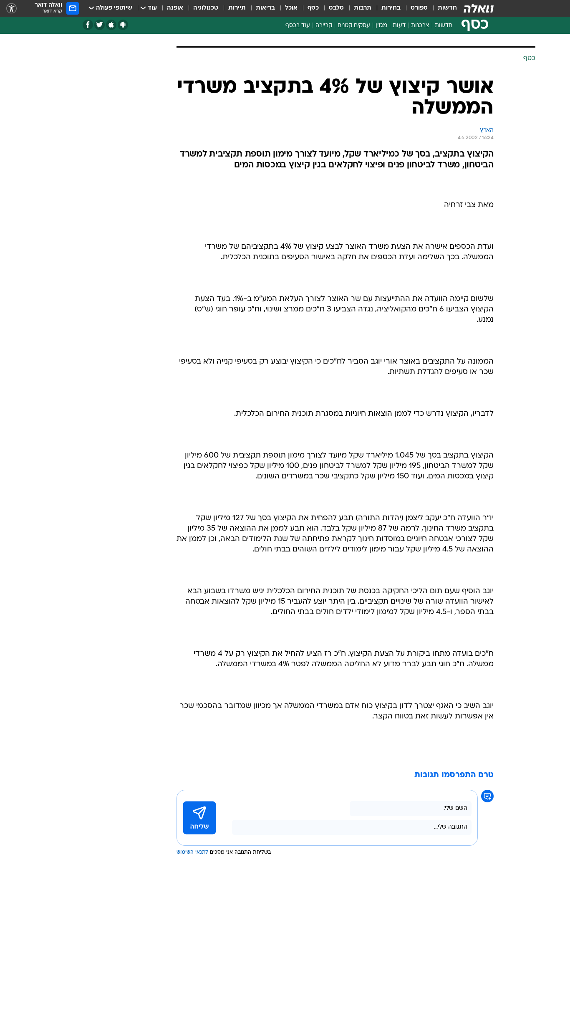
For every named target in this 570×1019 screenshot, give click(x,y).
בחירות (391, 8)
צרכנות (420, 25)
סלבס (336, 8)
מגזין (381, 25)
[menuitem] (442, 8)
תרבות (362, 8)
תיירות (237, 8)
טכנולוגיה (205, 8)
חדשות (447, 8)
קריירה (323, 25)
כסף (313, 8)
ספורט (419, 8)
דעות (399, 25)
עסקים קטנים (354, 25)
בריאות (265, 8)
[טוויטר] (99, 25)
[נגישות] (11, 8)
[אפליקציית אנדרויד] (123, 25)
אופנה (175, 8)
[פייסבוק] (88, 25)
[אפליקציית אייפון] (111, 25)
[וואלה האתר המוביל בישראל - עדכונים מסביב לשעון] (479, 8)
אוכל (291, 8)
